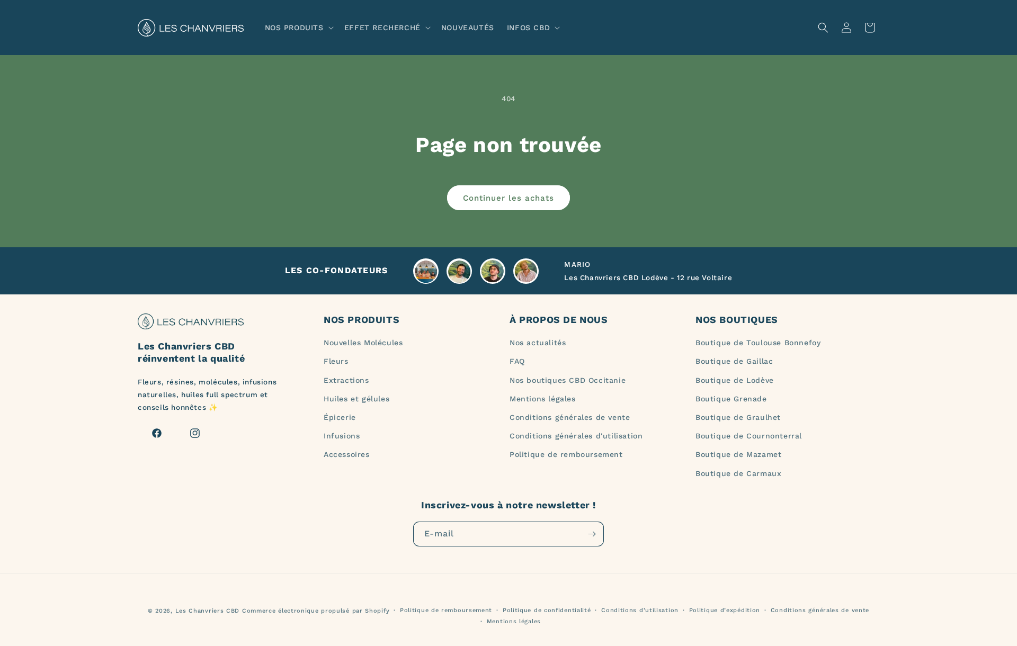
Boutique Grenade (731, 398)
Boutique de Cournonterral (748, 436)
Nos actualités (538, 342)
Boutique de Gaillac (734, 361)
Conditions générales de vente (570, 417)
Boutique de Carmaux (738, 473)
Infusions (342, 436)
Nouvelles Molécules (363, 342)
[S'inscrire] (591, 534)
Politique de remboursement (566, 454)
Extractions (346, 380)
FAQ (517, 361)
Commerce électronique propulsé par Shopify (315, 610)
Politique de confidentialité (547, 610)
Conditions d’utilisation (640, 610)
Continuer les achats (508, 198)
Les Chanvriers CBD (207, 610)
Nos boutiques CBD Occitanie (568, 380)
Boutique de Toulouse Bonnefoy (757, 342)
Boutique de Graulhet (738, 417)
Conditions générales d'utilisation (576, 436)
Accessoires (347, 454)
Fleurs (336, 361)
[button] (298, 27)
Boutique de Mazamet (738, 454)
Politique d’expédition (724, 610)
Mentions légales (543, 398)
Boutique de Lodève (734, 380)
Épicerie (340, 417)
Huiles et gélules (356, 398)
